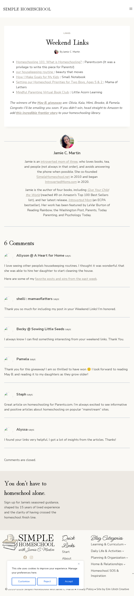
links (67, 33)
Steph (21, 394)
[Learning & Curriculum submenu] (125, 544)
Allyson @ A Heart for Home (40, 255)
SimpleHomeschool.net (53, 177)
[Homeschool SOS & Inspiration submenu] (133, 573)
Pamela (22, 359)
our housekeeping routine (35, 72)
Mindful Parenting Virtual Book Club (42, 92)
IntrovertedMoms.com (61, 182)
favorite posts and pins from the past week (66, 279)
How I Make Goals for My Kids (37, 77)
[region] (45, 575)
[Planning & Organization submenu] (127, 558)
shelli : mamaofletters (34, 298)
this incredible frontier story (36, 113)
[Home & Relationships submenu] (124, 564)
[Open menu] (131, 8)
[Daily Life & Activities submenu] (123, 551)
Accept (69, 581)
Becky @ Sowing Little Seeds (40, 329)
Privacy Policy (85, 589)
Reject (47, 581)
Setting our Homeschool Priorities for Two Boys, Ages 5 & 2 (59, 82)
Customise (24, 581)
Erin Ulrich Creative (117, 589)
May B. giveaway (49, 103)
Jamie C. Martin (71, 51)
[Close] (80, 564)
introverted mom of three (59, 161)
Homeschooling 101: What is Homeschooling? (49, 62)
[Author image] (56, 52)
